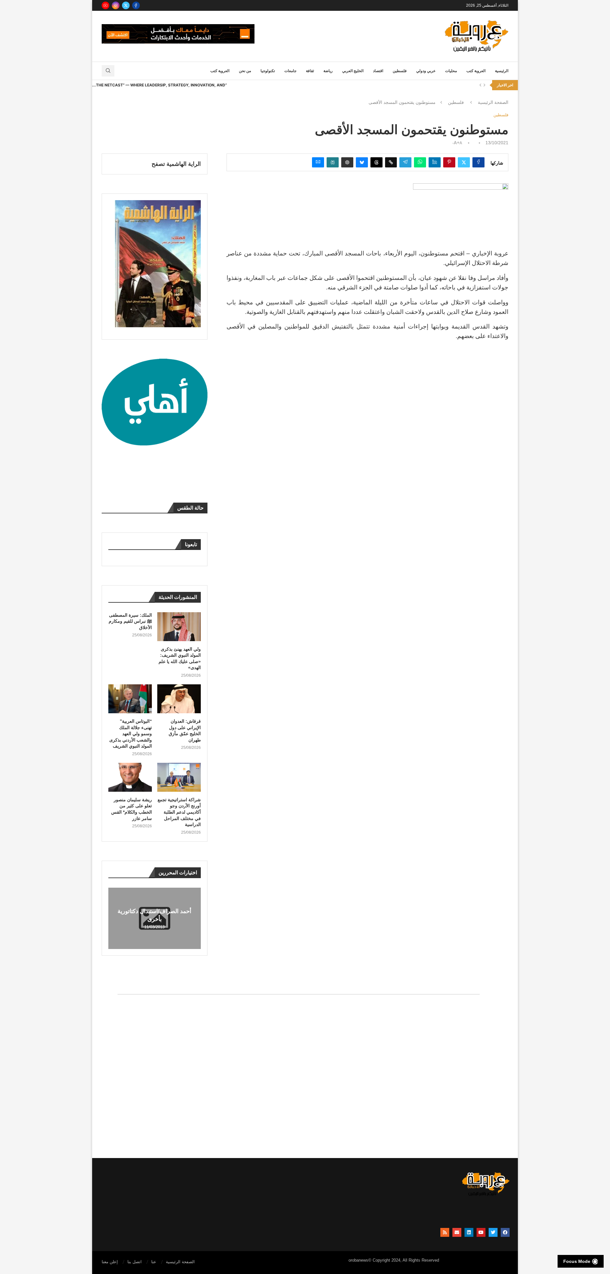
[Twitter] (126, 5)
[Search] (108, 71)
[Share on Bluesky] (362, 162)
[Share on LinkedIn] (435, 162)
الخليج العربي (352, 71)
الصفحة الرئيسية (493, 102)
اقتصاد (378, 71)
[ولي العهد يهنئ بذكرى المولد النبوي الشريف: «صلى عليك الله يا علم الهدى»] (179, 626)
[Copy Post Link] (391, 162)
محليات (451, 71)
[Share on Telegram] (405, 162)
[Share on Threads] (376, 162)
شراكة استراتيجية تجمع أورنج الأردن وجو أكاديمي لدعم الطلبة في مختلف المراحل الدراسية (179, 812)
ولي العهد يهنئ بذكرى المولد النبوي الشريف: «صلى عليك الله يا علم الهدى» (180, 658)
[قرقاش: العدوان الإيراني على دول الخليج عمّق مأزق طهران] (179, 698)
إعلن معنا (110, 1261)
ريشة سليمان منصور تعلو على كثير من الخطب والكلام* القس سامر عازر (131, 809)
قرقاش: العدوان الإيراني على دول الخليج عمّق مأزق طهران (185, 730)
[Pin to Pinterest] (449, 162)
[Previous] (480, 85)
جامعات (290, 71)
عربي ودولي (426, 71)
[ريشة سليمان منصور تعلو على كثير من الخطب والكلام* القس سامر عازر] (130, 777)
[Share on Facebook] (478, 162)
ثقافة (310, 71)
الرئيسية (501, 71)
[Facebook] (136, 5)
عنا (153, 1261)
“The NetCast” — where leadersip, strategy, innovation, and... (159, 85)
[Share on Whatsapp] (420, 162)
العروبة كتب (475, 71)
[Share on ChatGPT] (347, 162)
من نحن (245, 71)
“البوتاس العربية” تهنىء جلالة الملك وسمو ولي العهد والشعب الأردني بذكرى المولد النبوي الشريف (130, 734)
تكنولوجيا (268, 71)
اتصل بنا (134, 1261)
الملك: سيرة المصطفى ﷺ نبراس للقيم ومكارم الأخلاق (130, 621)
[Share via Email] (318, 162)
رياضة (328, 71)
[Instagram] (115, 5)
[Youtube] (105, 5)
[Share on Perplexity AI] (333, 162)
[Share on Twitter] (464, 162)
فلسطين (400, 71)
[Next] (484, 85)
